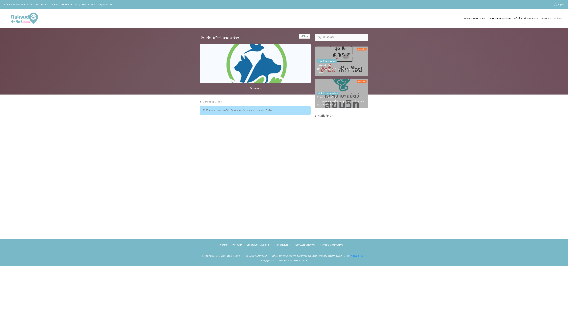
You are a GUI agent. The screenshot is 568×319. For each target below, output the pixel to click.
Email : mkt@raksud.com (101, 4)
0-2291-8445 (356, 256)
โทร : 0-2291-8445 (37, 4)
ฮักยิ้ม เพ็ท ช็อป (324, 65)
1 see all (256, 88)
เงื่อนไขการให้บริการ (282, 245)
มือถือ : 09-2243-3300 (60, 4)
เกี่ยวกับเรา (546, 19)
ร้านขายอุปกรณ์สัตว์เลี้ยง (499, 19)
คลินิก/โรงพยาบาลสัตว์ (474, 19)
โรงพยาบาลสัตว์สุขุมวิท (328, 98)
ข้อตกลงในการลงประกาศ (258, 245)
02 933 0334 (328, 37)
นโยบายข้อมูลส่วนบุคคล (305, 245)
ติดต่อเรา (558, 19)
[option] (255, 63)
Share (305, 36)
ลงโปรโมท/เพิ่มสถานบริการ (14, 4)
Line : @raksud (80, 4)
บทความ (223, 245)
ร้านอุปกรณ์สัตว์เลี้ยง (327, 61)
